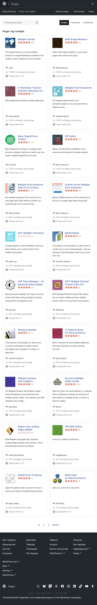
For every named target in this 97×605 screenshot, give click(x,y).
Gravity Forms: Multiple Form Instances (77, 186)
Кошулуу (77, 540)
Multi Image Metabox (76, 39)
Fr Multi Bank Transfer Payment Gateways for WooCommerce (30, 89)
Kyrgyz (11, 586)
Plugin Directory (9, 11)
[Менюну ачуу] (93, 4)
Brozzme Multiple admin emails (74, 379)
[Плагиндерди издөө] (36, 22)
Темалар (30, 544)
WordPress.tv (57, 553)
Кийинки (55, 525)
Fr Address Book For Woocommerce (75, 331)
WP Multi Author (73, 426)
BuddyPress (9, 575)
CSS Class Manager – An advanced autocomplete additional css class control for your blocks (31, 283)
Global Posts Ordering (29, 475)
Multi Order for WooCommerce (75, 476)
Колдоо (53, 544)
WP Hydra (70, 136)
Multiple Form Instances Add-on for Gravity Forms (30, 186)
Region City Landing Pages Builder (28, 428)
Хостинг (6, 549)
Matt (6, 566)
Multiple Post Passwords (78, 87)
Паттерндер (32, 553)
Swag (77, 553)
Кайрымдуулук (81, 549)
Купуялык (7, 553)
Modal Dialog (72, 233)
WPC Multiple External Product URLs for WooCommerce (77, 283)
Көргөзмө (31, 540)
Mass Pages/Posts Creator (28, 137)
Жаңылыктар (9, 544)
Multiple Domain (26, 39)
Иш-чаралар (79, 544)
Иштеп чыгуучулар (59, 549)
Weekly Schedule (27, 329)
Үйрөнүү (54, 540)
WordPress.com (11, 561)
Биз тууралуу (9, 540)
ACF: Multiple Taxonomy (31, 233)
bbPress (8, 570)
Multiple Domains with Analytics (27, 379)
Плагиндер (31, 549)
